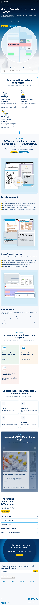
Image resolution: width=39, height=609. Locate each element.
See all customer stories (5, 511)
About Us (31, 583)
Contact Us (32, 592)
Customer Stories (23, 585)
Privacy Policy (3, 598)
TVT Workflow (3, 592)
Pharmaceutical (13, 583)
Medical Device (13, 585)
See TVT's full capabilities (23, 152)
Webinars (21, 594)
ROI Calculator (22, 592)
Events (31, 585)
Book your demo (4, 26)
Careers (31, 590)
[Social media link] (29, 599)
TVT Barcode (3, 590)
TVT (1, 583)
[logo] (5, 603)
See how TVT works (13, 26)
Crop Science (13, 590)
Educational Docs (23, 590)
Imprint (7, 598)
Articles (21, 583)
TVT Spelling (2, 585)
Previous (4, 448)
